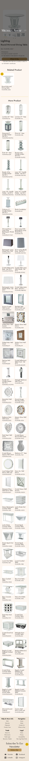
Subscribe (14, 750)
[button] (25, 30)
